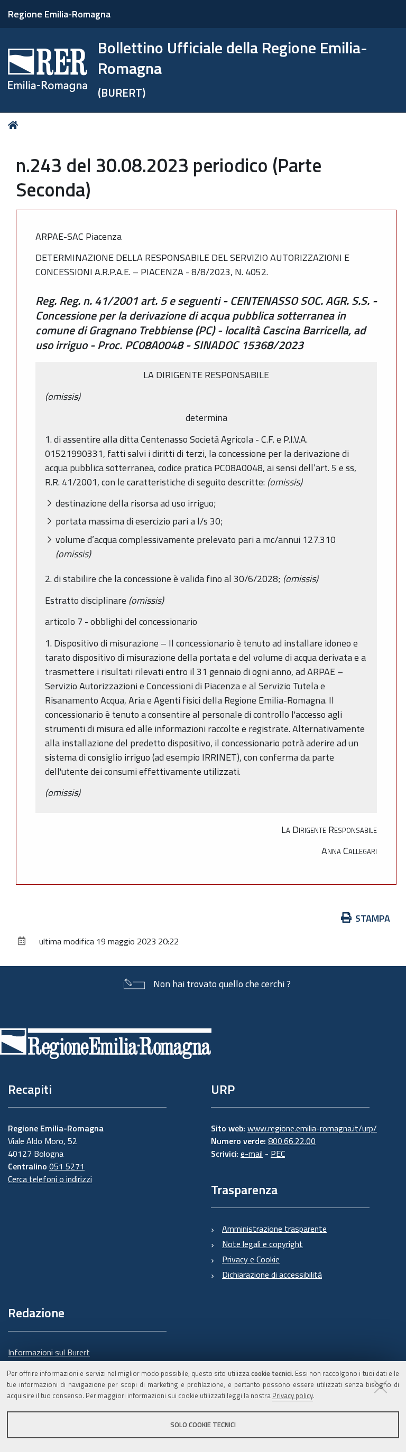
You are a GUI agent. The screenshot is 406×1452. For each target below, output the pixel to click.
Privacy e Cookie (251, 1259)
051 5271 (67, 1166)
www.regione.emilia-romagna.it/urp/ (312, 1128)
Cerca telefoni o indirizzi (50, 1179)
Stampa (372, 918)
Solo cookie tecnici (203, 1424)
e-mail (252, 1153)
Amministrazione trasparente (274, 1228)
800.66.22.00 (292, 1141)
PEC (278, 1153)
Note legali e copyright (262, 1244)
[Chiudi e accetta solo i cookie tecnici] (380, 1386)
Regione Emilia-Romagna (59, 14)
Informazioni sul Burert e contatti (49, 1358)
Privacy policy (292, 1395)
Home (15, 124)
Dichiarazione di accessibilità (272, 1274)
